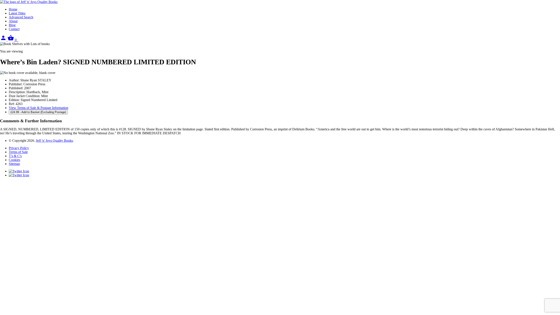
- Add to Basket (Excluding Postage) (38, 112)
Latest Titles (17, 13)
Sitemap (14, 164)
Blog (12, 25)
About (13, 21)
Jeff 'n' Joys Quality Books (54, 140)
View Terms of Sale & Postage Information (38, 108)
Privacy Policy (19, 148)
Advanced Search (21, 17)
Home (13, 9)
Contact (14, 29)
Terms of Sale (18, 152)
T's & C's (15, 156)
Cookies (14, 160)
